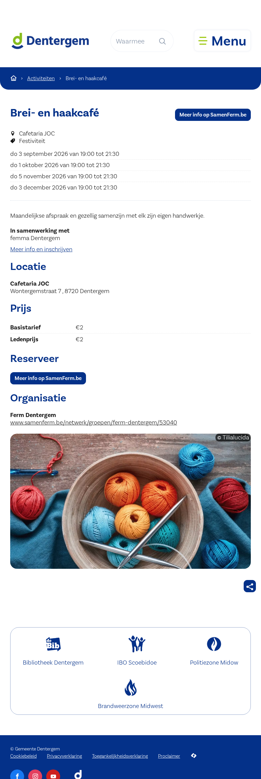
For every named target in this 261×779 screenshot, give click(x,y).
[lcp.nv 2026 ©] (193, 755)
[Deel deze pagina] (250, 586)
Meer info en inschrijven (41, 249)
